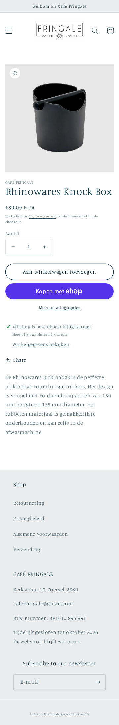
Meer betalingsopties (59, 307)
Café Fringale (50, 714)
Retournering (28, 503)
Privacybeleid (28, 518)
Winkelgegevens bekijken (41, 344)
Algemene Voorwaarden (40, 533)
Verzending (26, 549)
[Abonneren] (97, 682)
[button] (8, 30)
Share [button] (19, 359)
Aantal (12, 233)
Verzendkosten (42, 216)
